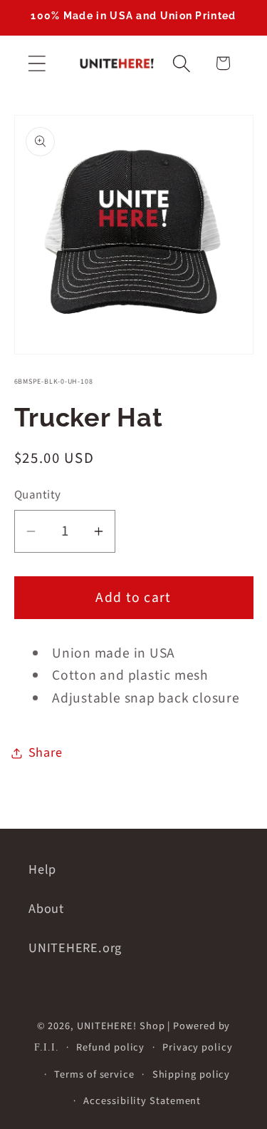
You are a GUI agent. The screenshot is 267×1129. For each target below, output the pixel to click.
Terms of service (94, 1074)
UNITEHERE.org (75, 948)
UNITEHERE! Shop (121, 1025)
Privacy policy (197, 1047)
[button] (36, 63)
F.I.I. (46, 1047)
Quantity (37, 495)
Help (42, 869)
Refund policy (110, 1047)
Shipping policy (191, 1074)
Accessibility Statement (142, 1100)
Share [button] (45, 752)
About (46, 908)
